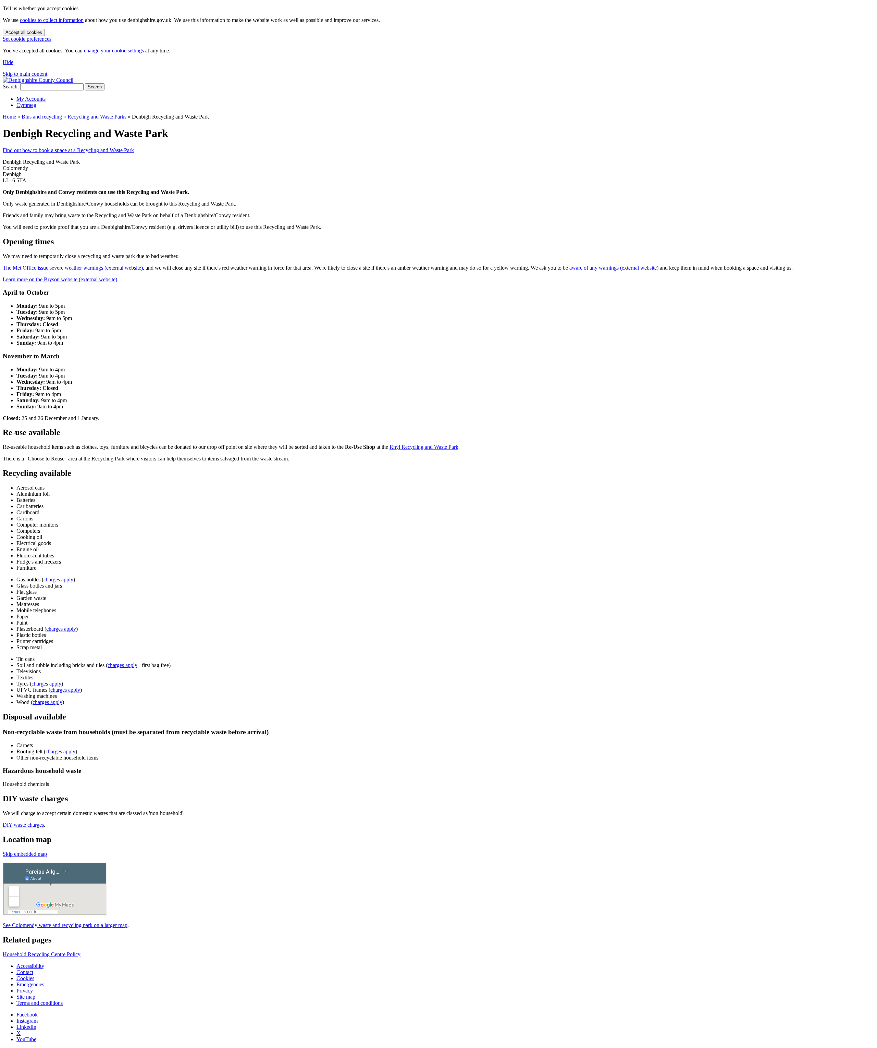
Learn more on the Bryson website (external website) (60, 279)
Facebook (27, 1015)
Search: (11, 86)
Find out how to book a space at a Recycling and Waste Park (68, 150)
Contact (24, 972)
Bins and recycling (42, 117)
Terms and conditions (39, 1003)
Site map (25, 997)
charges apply (58, 579)
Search (95, 86)
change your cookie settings (114, 50)
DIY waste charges (23, 825)
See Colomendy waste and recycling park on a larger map (65, 925)
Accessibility (30, 966)
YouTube (26, 1039)
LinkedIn (26, 1027)
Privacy (24, 991)
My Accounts (31, 99)
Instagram (27, 1021)
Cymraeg (26, 105)
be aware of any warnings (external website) (610, 268)
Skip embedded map (25, 854)
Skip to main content (25, 74)
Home (9, 117)
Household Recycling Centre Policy (42, 954)
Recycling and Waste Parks (96, 117)
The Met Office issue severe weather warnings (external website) (73, 268)
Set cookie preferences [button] (27, 39)
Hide (8, 62)
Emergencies (30, 984)
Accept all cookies (23, 32)
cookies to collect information (52, 20)
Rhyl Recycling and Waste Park (424, 447)
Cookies (25, 978)
